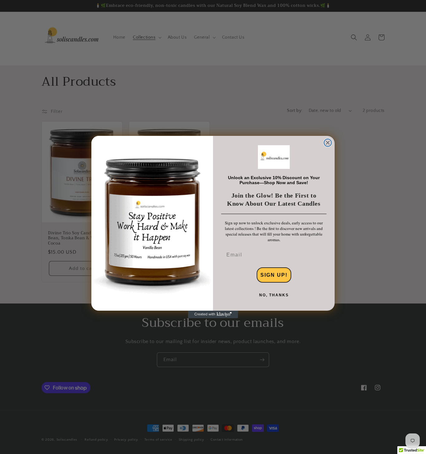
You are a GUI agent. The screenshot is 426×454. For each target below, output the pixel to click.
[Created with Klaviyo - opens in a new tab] (213, 314)
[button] (274, 157)
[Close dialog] (328, 142)
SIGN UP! (274, 275)
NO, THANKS (274, 295)
